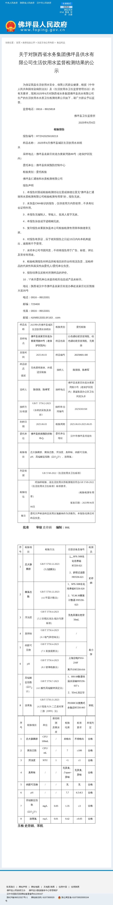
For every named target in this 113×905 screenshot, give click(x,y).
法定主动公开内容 (45, 42)
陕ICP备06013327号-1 (17, 897)
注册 (70, 14)
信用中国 (63, 887)
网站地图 (35, 887)
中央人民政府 (11, 3)
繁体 (67, 12)
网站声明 (23, 887)
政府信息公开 (29, 42)
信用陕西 (75, 887)
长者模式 (67, 3)
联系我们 (10, 887)
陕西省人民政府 (27, 3)
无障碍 (66, 7)
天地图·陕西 (49, 887)
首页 (18, 42)
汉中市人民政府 (44, 3)
